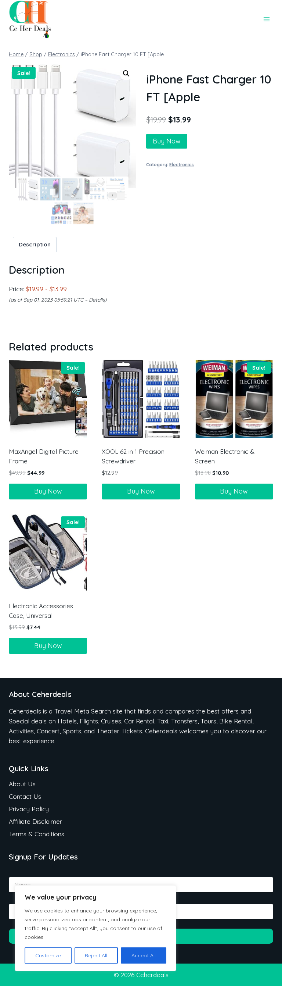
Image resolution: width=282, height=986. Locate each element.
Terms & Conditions (36, 834)
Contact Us (25, 796)
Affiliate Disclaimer (35, 821)
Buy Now (167, 141)
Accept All (143, 955)
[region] (95, 928)
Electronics (181, 164)
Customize (48, 955)
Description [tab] (35, 244)
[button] (126, 73)
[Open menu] (266, 19)
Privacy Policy (29, 809)
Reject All (96, 955)
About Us (22, 784)
